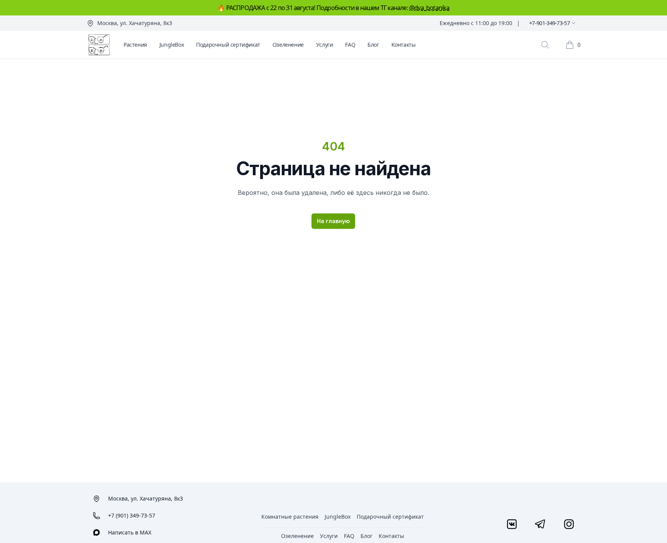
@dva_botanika (429, 7)
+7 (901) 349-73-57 (131, 515)
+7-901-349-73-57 (549, 23)
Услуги (324, 44)
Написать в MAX (129, 532)
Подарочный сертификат (228, 44)
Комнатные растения (289, 516)
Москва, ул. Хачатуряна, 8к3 (134, 23)
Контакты (403, 44)
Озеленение (288, 44)
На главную (333, 221)
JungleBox (171, 44)
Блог (373, 44)
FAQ (350, 44)
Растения (135, 44)
